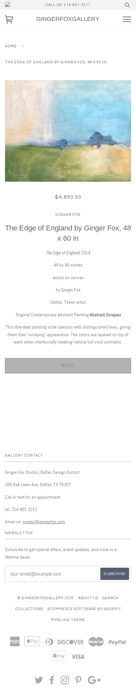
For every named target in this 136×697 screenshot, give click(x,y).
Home (11, 46)
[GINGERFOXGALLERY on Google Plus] (94, 682)
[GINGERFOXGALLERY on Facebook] (52, 682)
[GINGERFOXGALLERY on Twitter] (39, 682)
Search (111, 598)
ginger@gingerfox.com (44, 522)
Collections (29, 609)
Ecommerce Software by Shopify (84, 609)
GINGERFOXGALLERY (67, 19)
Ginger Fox (68, 215)
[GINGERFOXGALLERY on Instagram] (65, 682)
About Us (88, 598)
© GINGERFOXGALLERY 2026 (45, 598)
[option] (68, 131)
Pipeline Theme (68, 620)
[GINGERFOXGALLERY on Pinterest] (78, 682)
